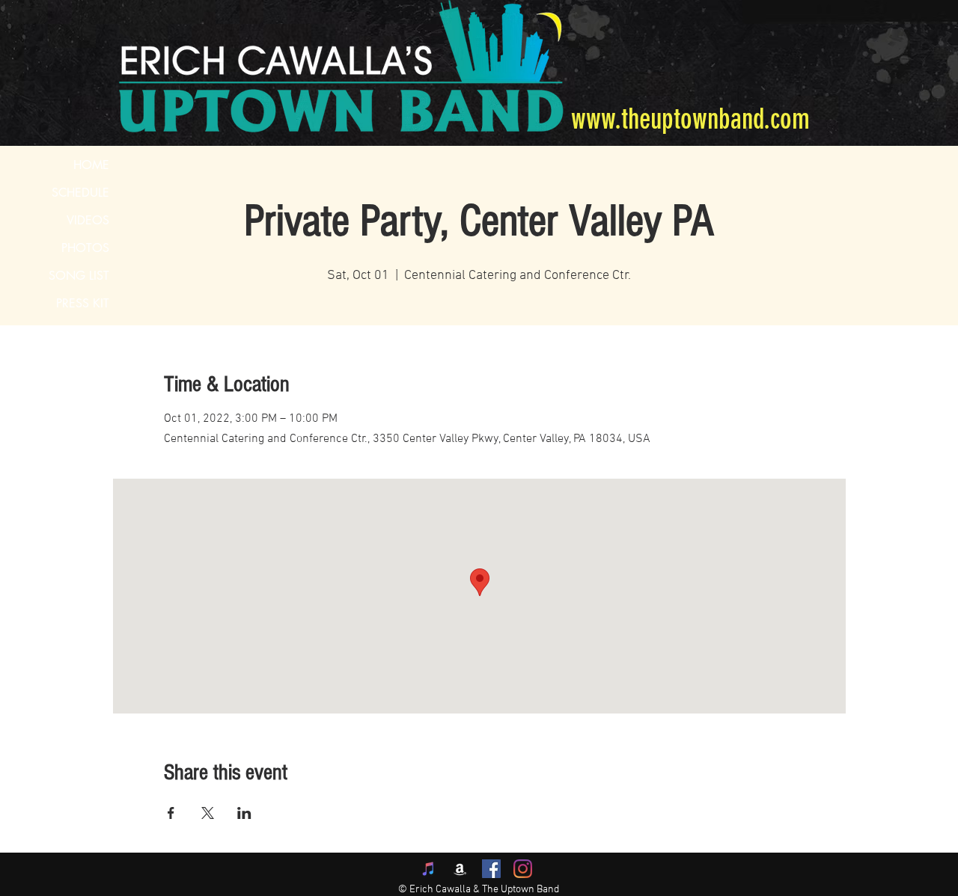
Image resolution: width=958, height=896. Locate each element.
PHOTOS (85, 248)
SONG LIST (79, 275)
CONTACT (81, 331)
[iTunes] (428, 868)
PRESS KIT (82, 303)
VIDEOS (88, 220)
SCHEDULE (80, 192)
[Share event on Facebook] (171, 813)
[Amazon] (460, 868)
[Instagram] (522, 868)
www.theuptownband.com (690, 119)
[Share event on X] (208, 813)
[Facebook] (491, 868)
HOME (91, 165)
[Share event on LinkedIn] (244, 813)
